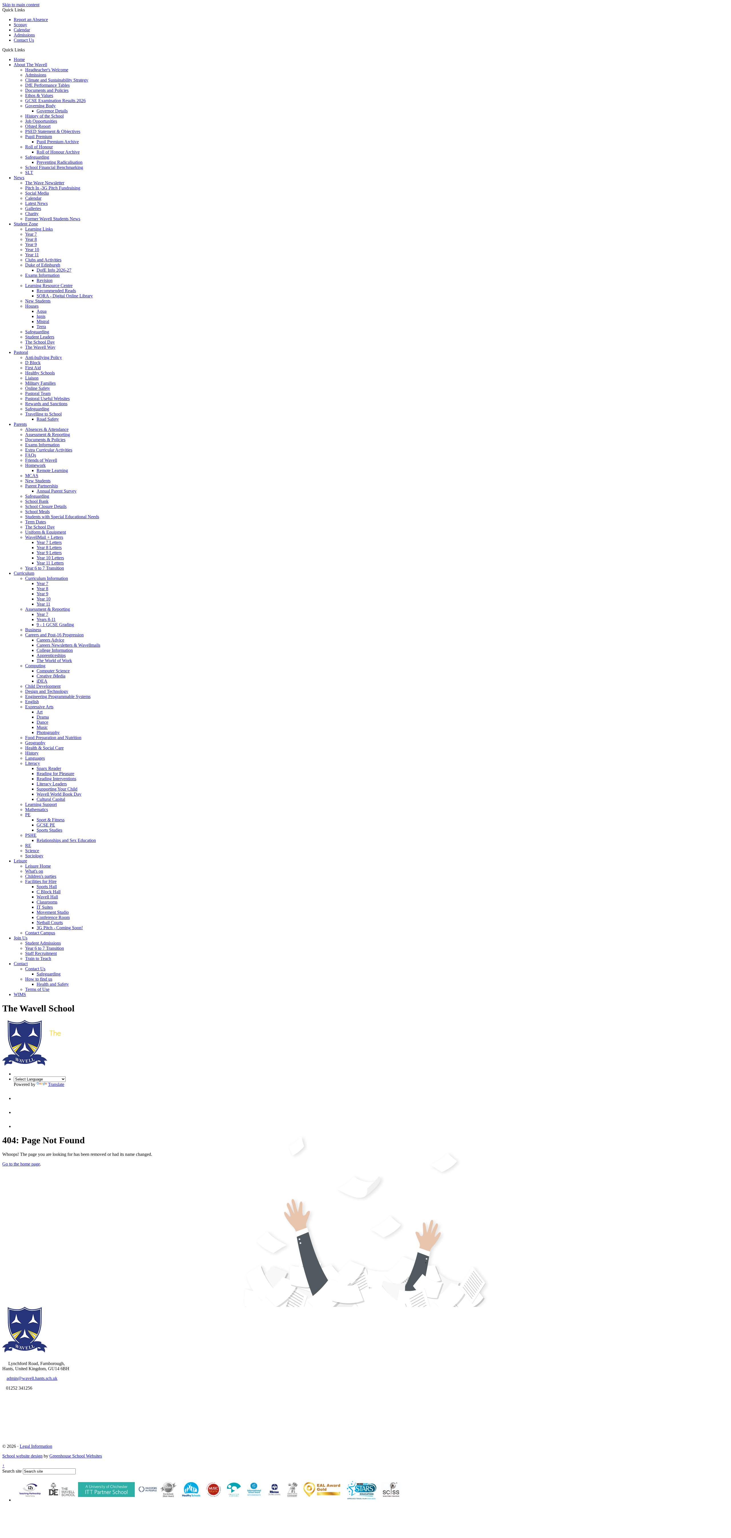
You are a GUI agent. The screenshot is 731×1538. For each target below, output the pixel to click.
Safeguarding (37, 157)
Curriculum (24, 573)
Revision (45, 280)
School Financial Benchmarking (54, 167)
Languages (35, 758)
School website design (22, 1456)
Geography (35, 742)
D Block (33, 362)
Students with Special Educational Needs (62, 516)
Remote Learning (52, 470)
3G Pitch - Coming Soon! (60, 927)
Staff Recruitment (41, 953)
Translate (56, 1084)
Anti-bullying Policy (43, 357)
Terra (41, 326)
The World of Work (54, 660)
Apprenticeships (51, 655)
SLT (29, 172)
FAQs (30, 455)
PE (28, 814)
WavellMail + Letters (44, 537)
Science (32, 850)
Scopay (20, 24)
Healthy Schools (40, 372)
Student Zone (26, 223)
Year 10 (32, 249)
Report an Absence (31, 19)
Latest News (36, 203)
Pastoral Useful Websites (47, 398)
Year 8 (31, 239)
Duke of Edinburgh (42, 265)
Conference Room (53, 917)
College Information (55, 650)
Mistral (43, 321)
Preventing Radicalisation (60, 162)
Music (42, 727)
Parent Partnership (41, 485)
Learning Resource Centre (49, 285)
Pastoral (21, 352)
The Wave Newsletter (44, 182)
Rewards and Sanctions (46, 403)
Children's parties (40, 876)
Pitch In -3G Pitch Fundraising (52, 188)
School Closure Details (46, 506)
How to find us (38, 979)
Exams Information (42, 275)
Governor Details (52, 110)
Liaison (32, 378)
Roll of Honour (39, 146)
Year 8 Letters (49, 547)
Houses (32, 306)
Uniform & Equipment (45, 532)
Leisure (20, 860)
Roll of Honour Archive (58, 152)
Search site (12, 1471)
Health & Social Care (44, 747)
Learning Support (41, 804)
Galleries (33, 208)
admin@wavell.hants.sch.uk (32, 1378)
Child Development (43, 686)
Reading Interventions (56, 778)
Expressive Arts (39, 706)
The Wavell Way (40, 347)
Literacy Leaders (52, 783)
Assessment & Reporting (47, 434)
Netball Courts (50, 922)
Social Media (37, 193)
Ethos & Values (39, 95)
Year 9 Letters (49, 552)
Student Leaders (39, 336)
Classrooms (47, 902)
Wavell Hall (47, 896)
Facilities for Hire (41, 881)
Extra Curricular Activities (48, 450)
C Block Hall (49, 891)
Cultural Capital (51, 799)
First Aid (33, 367)
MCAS (31, 475)
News (19, 177)
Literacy (32, 763)
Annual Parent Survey (57, 491)
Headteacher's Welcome (46, 69)
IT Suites (45, 907)
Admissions (24, 35)
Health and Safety (53, 984)
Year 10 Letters (50, 557)
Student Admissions (43, 943)
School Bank (37, 501)
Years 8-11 (46, 619)
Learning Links (39, 229)
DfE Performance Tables (47, 85)
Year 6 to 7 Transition (44, 568)
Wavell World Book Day (59, 794)
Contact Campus (40, 932)
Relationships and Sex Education (66, 840)
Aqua (42, 311)
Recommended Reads (56, 290)
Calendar (22, 29)
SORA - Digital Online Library (65, 295)
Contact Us (24, 40)
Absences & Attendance (47, 429)
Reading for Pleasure (55, 773)
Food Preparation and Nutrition (53, 737)
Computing (35, 665)
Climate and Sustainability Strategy (56, 80)
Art (40, 711)
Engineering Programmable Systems (58, 696)
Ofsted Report (38, 126)
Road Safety (48, 419)
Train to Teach (38, 958)
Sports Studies (49, 830)
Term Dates (35, 521)
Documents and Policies (47, 90)
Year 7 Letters (49, 542)
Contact (21, 963)
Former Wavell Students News (52, 218)
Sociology (34, 855)
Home (19, 59)
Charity (32, 213)
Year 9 (31, 244)
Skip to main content (20, 4)
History (32, 753)
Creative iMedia (51, 676)
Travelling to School (43, 414)
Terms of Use (37, 989)
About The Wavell (30, 64)
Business (33, 629)
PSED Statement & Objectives (52, 131)
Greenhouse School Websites (75, 1456)
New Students (38, 301)
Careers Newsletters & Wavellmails (68, 645)
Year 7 (31, 234)
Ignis (41, 316)
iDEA (42, 681)
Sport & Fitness (51, 819)
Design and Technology (46, 691)
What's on (34, 871)
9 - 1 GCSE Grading (55, 624)
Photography (48, 732)
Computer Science (53, 670)
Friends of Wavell (41, 460)
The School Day (40, 342)
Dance (42, 722)
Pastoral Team (38, 393)
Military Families (40, 383)
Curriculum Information (46, 578)
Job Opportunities (41, 121)
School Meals (37, 511)
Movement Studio (53, 912)
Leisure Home (38, 866)
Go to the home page (21, 1164)
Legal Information (36, 1446)
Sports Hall (47, 886)
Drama (43, 717)
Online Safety (37, 388)
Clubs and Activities (43, 259)
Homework (35, 465)
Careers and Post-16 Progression (54, 634)
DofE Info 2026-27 (54, 270)
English (32, 701)
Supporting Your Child (57, 789)
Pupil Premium (38, 136)
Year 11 (32, 254)
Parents (20, 424)
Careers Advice (50, 640)
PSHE (31, 835)
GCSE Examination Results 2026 (55, 100)
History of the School (44, 116)
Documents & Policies (45, 439)
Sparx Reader (49, 768)
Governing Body (40, 105)
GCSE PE (46, 825)
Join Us (20, 938)
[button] (27, 49)
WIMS (20, 994)
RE (28, 845)
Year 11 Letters (50, 563)
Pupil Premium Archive (58, 141)
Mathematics (36, 809)
